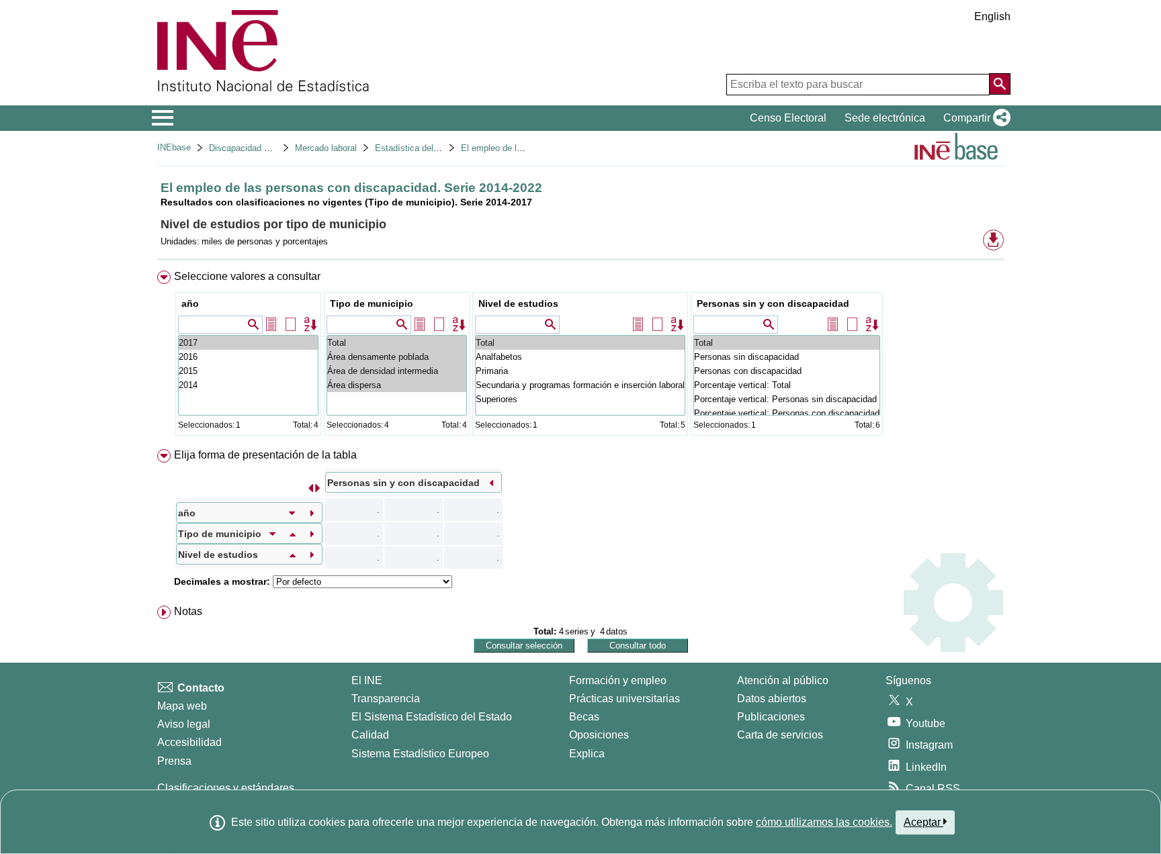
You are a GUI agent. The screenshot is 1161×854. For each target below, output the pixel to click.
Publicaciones (771, 716)
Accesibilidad (189, 742)
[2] (248, 357)
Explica (587, 753)
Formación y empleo (617, 680)
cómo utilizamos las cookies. (824, 822)
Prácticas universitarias (624, 698)
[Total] (396, 343)
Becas (584, 716)
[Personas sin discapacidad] (786, 357)
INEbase (174, 147)
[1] (248, 371)
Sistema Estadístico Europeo (420, 753)
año (190, 303)
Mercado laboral (326, 148)
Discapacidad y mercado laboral (271, 148)
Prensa (174, 761)
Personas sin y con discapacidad (773, 303)
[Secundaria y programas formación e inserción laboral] (580, 385)
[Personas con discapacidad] (786, 371)
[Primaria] (580, 371)
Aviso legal (183, 724)
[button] (974, 118)
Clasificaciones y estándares (225, 788)
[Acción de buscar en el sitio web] (999, 84)
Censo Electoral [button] (788, 118)
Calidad (370, 735)
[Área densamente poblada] (396, 357)
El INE (366, 680)
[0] (248, 385)
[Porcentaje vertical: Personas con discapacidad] (786, 413)
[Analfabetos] (580, 357)
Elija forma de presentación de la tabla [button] (265, 455)
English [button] (992, 16)
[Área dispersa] (396, 385)
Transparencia (385, 698)
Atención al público (782, 680)
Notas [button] (188, 611)
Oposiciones (599, 735)
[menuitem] (580, 356)
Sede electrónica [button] (885, 118)
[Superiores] (580, 399)
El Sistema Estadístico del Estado (431, 716)
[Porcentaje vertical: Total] (786, 385)
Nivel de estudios (518, 303)
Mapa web (182, 706)
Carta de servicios (780, 735)
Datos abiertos (771, 698)
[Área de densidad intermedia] (396, 371)
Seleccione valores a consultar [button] (247, 276)
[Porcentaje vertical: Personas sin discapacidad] (786, 399)
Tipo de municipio (371, 303)
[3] (248, 343)
